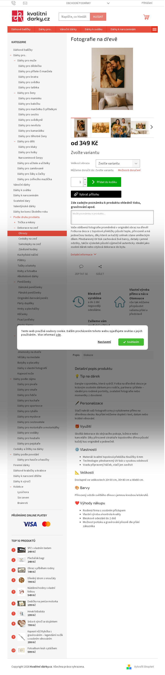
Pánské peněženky (30, 293)
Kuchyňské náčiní (28, 255)
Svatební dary (21, 201)
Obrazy (23, 233)
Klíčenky (23, 314)
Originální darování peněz (33, 298)
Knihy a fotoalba (27, 271)
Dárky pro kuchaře (28, 401)
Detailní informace (82, 255)
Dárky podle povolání (26, 455)
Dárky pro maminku (30, 98)
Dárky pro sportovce (30, 406)
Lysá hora (23, 492)
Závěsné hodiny (28, 249)
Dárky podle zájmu (24, 379)
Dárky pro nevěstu (30, 125)
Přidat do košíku (107, 182)
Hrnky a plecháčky (28, 309)
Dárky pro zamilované (30, 168)
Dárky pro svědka (29, 82)
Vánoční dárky (21, 185)
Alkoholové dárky (28, 276)
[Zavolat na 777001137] (17, 3)
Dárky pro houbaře (29, 438)
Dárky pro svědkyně (31, 120)
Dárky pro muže (27, 61)
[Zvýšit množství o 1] (85, 179)
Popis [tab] (76, 355)
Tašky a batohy (27, 266)
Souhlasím (133, 342)
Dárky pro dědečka (30, 66)
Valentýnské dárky (24, 206)
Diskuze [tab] (88, 355)
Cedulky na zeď (28, 239)
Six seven (23, 498)
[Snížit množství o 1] (85, 184)
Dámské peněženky (30, 287)
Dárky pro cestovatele (31, 422)
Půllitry (22, 260)
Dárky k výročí (21, 482)
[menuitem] (21, 29)
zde (58, 335)
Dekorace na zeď (28, 228)
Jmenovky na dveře (29, 352)
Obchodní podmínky (78, 3)
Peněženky (24, 282)
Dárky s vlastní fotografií (32, 368)
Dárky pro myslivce (29, 417)
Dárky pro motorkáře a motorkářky (38, 428)
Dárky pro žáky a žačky (31, 174)
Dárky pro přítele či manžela (35, 71)
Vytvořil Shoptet (144, 667)
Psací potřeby (26, 320)
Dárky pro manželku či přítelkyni (38, 109)
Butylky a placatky (28, 363)
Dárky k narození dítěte (27, 476)
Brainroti (23, 503)
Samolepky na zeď (30, 244)
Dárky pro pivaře (27, 384)
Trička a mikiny (26, 222)
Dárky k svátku (22, 190)
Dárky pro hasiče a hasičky (33, 460)
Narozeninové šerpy (31, 158)
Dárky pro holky (28, 152)
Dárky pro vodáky (28, 433)
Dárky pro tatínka (29, 88)
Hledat (98, 16)
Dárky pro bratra (28, 77)
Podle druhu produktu (26, 217)
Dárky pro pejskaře (29, 444)
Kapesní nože (26, 374)
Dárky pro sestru (29, 115)
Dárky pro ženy (27, 93)
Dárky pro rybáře (28, 411)
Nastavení (104, 342)
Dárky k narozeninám (25, 195)
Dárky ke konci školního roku (30, 212)
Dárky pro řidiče (27, 395)
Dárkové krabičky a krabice (29, 471)
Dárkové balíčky (23, 50)
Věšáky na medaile (29, 357)
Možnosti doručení (129, 170)
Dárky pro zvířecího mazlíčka (35, 179)
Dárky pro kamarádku (31, 131)
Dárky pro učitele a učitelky (34, 163)
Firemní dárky (21, 465)
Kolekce (18, 487)
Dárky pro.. (19, 55)
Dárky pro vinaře (27, 390)
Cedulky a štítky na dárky (28, 449)
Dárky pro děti (26, 142)
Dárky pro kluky (28, 147)
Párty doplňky (26, 303)
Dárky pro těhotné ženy (33, 136)
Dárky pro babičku (29, 104)
